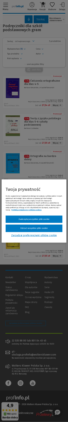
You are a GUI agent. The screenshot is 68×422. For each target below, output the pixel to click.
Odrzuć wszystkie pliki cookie (34, 228)
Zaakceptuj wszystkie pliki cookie (34, 219)
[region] (34, 211)
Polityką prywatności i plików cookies (26, 210)
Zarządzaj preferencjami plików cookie (34, 235)
